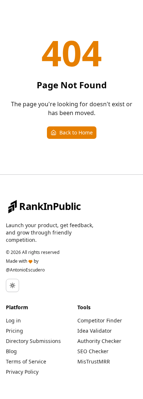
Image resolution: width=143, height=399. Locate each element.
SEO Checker (93, 351)
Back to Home (76, 132)
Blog (11, 351)
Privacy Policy (22, 371)
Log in (13, 320)
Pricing (14, 330)
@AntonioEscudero (25, 270)
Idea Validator (94, 330)
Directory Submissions (33, 340)
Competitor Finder (99, 320)
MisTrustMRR (93, 361)
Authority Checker (99, 340)
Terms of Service (26, 361)
